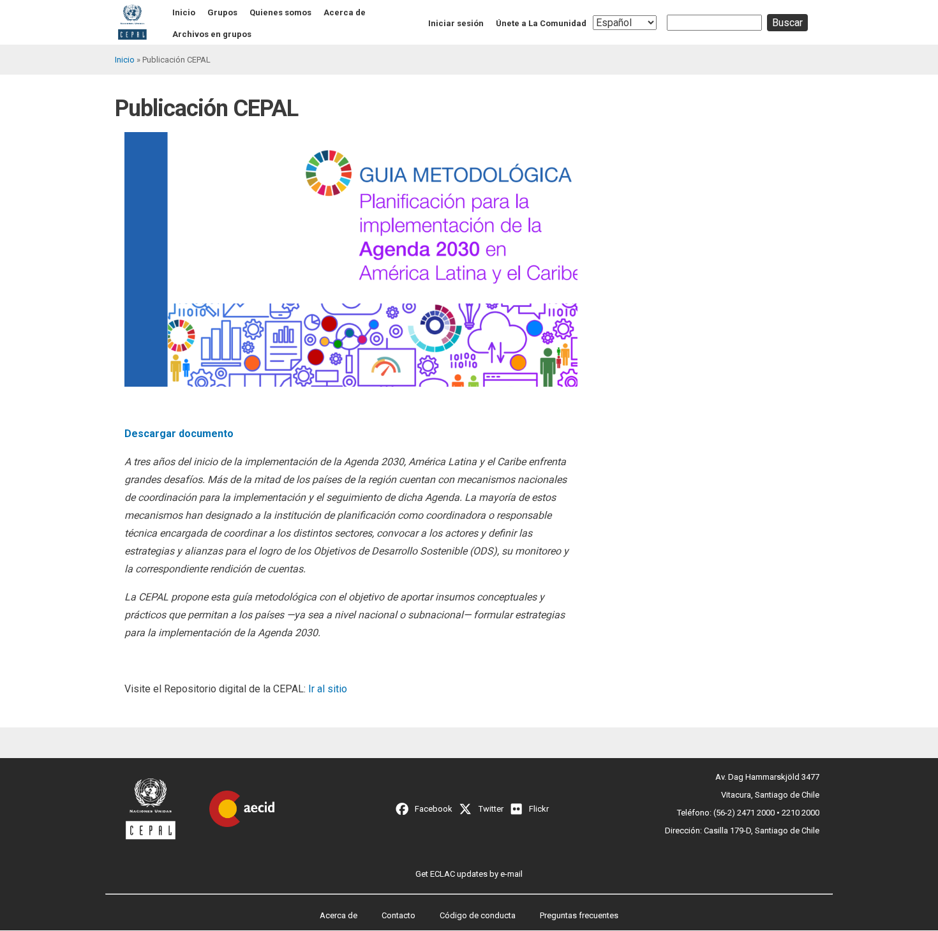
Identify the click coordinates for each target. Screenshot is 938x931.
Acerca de (345, 12)
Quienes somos (280, 12)
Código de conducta (478, 915)
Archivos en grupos (211, 34)
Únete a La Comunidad (541, 23)
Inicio (183, 12)
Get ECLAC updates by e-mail (469, 874)
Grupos (222, 12)
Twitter (491, 809)
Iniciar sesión (456, 23)
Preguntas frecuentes (579, 915)
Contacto (398, 915)
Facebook (433, 809)
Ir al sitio (327, 689)
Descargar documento (179, 434)
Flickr (539, 809)
